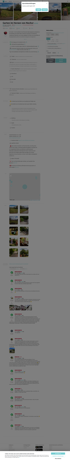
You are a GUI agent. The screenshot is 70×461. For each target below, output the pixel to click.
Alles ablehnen (58, 458)
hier (19, 457)
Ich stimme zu (58, 453)
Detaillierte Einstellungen (58, 456)
